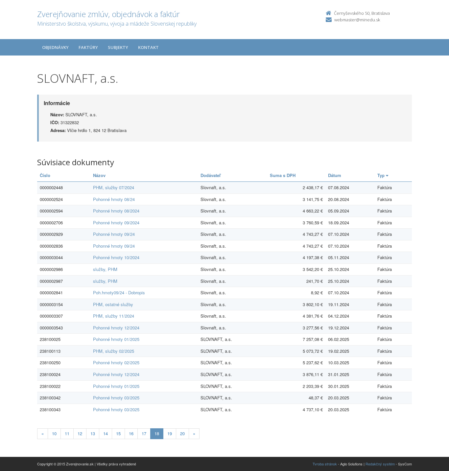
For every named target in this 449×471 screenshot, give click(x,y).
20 (182, 433)
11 (67, 433)
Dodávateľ (211, 175)
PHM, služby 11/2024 (113, 316)
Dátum (334, 175)
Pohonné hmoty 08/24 (114, 199)
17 (144, 433)
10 (54, 433)
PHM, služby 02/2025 (113, 351)
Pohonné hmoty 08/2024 (116, 211)
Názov (99, 175)
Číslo (45, 175)
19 (169, 433)
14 (105, 433)
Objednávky (55, 47)
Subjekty (118, 47)
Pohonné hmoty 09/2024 (116, 222)
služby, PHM (105, 269)
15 (118, 433)
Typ (381, 175)
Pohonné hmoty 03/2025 (116, 397)
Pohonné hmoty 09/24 (114, 234)
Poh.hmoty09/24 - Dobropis (119, 292)
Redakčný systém (380, 463)
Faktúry (88, 47)
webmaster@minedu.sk (357, 20)
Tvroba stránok (325, 463)
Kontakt (148, 47)
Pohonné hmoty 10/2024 (116, 257)
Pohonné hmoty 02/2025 (116, 362)
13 (92, 433)
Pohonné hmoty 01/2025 (116, 339)
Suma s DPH (282, 175)
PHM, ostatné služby (113, 304)
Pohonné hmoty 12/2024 (116, 328)
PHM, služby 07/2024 (113, 187)
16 (131, 433)
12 (80, 433)
